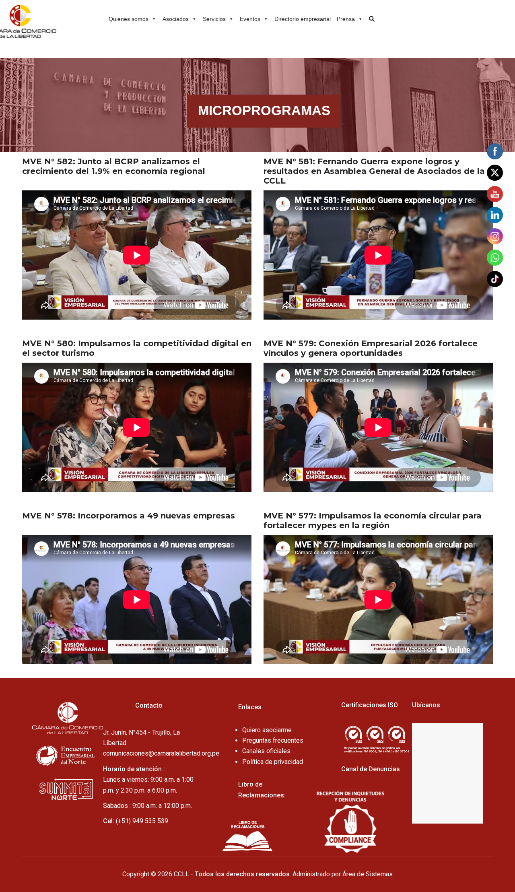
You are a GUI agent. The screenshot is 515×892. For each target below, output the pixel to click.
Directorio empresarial (302, 19)
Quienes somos (128, 19)
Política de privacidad (272, 762)
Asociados (176, 19)
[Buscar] (369, 16)
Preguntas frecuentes (272, 740)
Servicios (214, 19)
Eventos (250, 19)
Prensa (346, 19)
